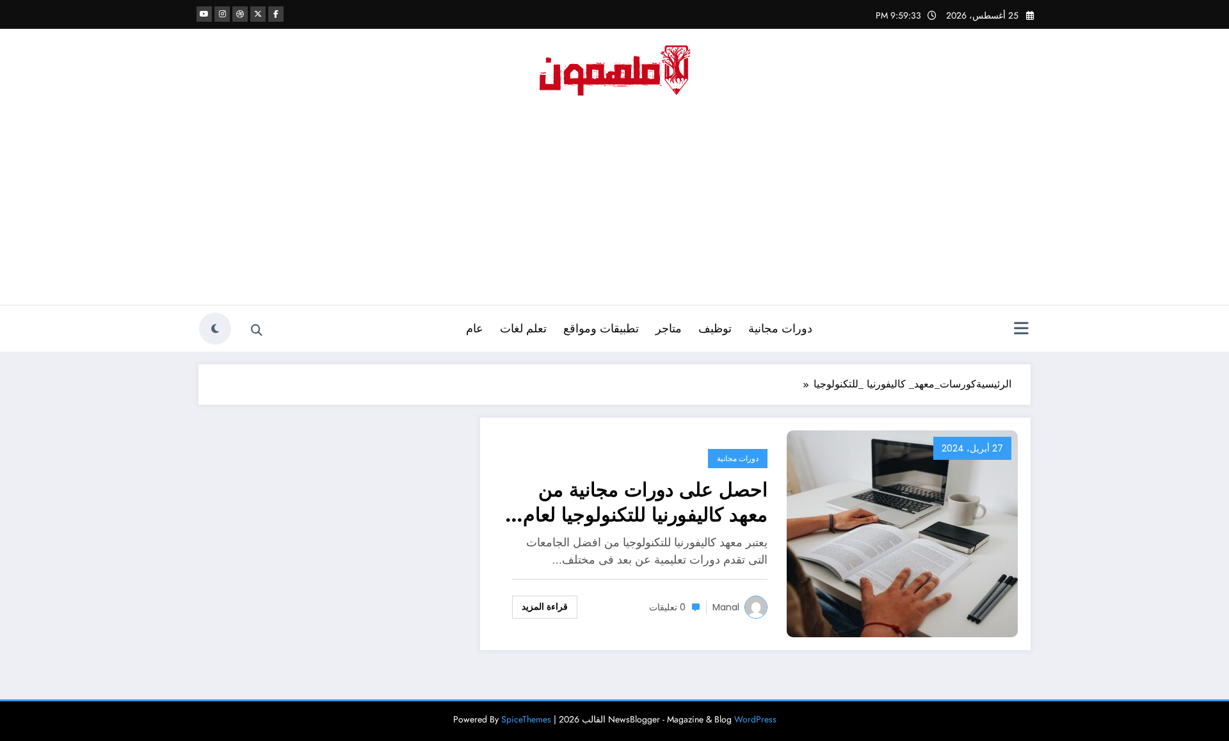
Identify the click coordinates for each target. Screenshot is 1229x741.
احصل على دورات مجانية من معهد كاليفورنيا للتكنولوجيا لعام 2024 (645, 502)
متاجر (668, 328)
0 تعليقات (667, 607)
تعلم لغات (523, 328)
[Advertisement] (614, 208)
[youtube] (204, 14)
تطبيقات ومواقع (601, 328)
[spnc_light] (215, 329)
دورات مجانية (780, 328)
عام (474, 328)
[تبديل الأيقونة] (1021, 329)
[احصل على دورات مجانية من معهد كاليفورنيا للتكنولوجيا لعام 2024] (902, 532)
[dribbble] (240, 14)
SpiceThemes (526, 719)
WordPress (755, 719)
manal (725, 607)
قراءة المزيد (545, 606)
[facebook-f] (276, 14)
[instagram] (222, 14)
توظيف (715, 328)
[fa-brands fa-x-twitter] (258, 14)
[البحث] (257, 330)
